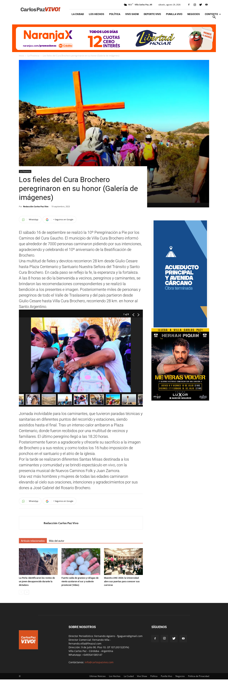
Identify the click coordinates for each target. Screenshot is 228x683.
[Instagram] (194, 4)
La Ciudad (78, 14)
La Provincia (33, 55)
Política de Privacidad (198, 676)
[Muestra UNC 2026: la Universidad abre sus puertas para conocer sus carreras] (123, 561)
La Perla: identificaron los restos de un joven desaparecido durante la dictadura (37, 581)
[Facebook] (188, 4)
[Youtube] (206, 4)
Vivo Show (132, 14)
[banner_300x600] (180, 326)
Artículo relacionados (33, 540)
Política (114, 14)
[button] (214, 17)
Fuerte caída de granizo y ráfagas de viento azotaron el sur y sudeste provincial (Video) (80, 581)
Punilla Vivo (174, 14)
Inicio (21, 55)
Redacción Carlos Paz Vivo (35, 206)
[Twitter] (200, 4)
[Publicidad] (114, 38)
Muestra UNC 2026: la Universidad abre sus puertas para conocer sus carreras (122, 581)
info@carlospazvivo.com (99, 662)
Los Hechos (96, 14)
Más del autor (56, 540)
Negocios (193, 14)
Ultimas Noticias (97, 676)
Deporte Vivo (152, 14)
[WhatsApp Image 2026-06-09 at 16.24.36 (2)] (180, 399)
